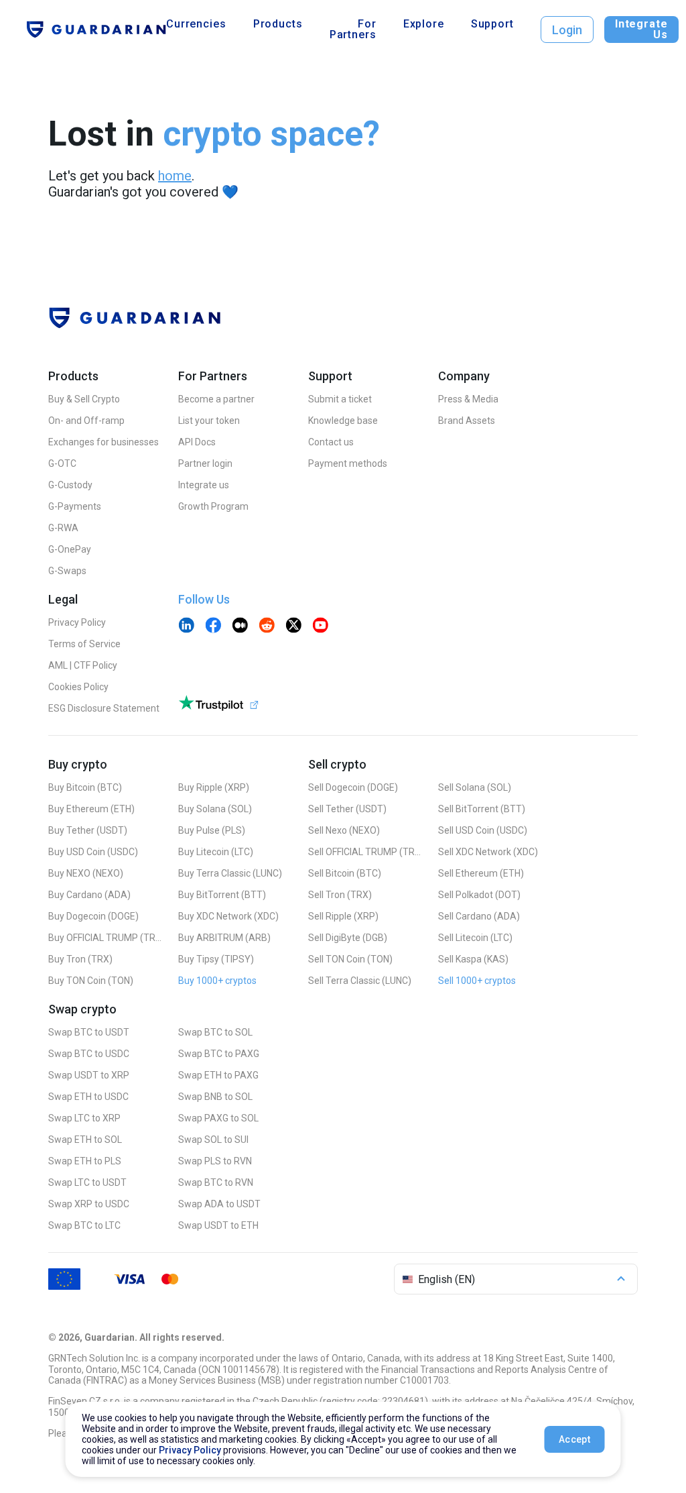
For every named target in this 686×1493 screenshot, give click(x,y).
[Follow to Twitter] (293, 626)
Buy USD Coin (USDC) (93, 851)
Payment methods (347, 463)
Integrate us (203, 485)
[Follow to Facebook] (213, 626)
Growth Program (213, 506)
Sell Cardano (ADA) (479, 916)
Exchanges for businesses (103, 442)
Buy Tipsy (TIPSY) (216, 959)
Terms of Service (84, 644)
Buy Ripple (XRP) (213, 787)
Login (567, 30)
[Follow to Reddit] (267, 626)
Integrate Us (641, 29)
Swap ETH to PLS (84, 1161)
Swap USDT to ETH (218, 1225)
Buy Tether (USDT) (87, 830)
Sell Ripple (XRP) (343, 916)
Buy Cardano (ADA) (89, 894)
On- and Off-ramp (86, 420)
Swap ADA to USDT (219, 1204)
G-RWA (63, 527)
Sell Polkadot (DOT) (479, 894)
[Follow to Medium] (240, 626)
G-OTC (62, 463)
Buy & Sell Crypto (84, 399)
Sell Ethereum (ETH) (481, 873)
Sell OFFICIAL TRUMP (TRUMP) (365, 851)
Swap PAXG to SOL (218, 1118)
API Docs (197, 442)
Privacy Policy (77, 622)
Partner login (205, 463)
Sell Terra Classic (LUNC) (359, 980)
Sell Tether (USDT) (347, 809)
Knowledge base (343, 420)
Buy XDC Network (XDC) (228, 916)
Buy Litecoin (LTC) (215, 851)
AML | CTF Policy (82, 665)
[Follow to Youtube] (320, 626)
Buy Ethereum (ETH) (91, 809)
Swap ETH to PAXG (218, 1075)
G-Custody (70, 485)
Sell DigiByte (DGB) (347, 937)
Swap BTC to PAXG (218, 1053)
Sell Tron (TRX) (340, 894)
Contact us (331, 442)
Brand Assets (466, 420)
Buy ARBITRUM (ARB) (224, 937)
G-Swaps (67, 570)
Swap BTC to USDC (88, 1053)
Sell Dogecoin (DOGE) (353, 787)
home (175, 176)
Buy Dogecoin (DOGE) (93, 916)
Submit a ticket (340, 399)
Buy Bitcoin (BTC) (85, 787)
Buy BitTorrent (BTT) (222, 894)
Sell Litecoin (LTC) (475, 937)
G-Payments (74, 506)
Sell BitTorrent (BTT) (481, 809)
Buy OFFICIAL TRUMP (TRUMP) (105, 937)
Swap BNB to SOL (215, 1096)
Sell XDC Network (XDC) (488, 851)
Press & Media (468, 399)
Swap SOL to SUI (213, 1139)
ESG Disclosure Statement (103, 708)
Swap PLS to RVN (215, 1161)
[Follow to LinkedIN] (186, 626)
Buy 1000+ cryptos (217, 980)
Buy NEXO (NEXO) (85, 873)
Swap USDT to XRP (88, 1075)
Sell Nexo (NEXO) (344, 830)
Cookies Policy (78, 686)
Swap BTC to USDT (88, 1032)
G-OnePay (69, 549)
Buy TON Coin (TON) (90, 980)
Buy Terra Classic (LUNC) (230, 873)
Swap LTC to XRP (84, 1118)
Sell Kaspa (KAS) (473, 959)
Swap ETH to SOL (85, 1139)
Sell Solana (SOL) (474, 787)
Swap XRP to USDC (88, 1204)
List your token (209, 420)
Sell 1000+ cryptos (477, 980)
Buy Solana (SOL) (215, 809)
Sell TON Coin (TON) (350, 959)
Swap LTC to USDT (87, 1182)
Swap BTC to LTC (84, 1225)
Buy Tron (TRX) (80, 959)
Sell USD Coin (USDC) (482, 830)
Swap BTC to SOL (215, 1032)
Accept (574, 1439)
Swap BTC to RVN (215, 1182)
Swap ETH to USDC (88, 1096)
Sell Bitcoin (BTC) (344, 873)
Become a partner (216, 399)
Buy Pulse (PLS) (211, 830)
